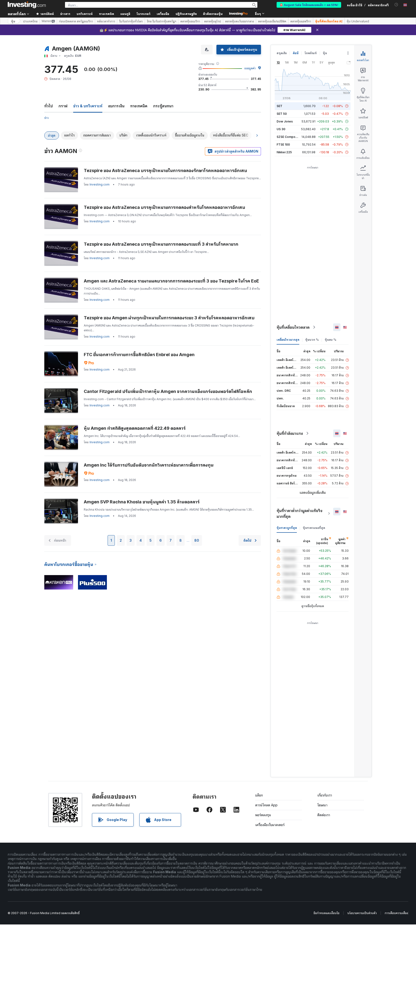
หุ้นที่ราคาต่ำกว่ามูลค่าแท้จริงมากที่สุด (299, 513)
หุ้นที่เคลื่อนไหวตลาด (293, 327)
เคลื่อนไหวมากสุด (288, 339)
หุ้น (13, 21)
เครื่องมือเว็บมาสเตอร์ (270, 825)
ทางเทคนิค (138, 105)
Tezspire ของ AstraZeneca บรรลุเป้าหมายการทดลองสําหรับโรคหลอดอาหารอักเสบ (164, 207)
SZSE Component (289, 137)
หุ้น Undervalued (358, 21)
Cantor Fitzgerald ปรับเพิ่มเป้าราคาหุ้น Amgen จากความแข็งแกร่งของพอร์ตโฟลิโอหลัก (168, 391)
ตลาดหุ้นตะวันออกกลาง (239, 21)
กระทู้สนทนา (163, 105)
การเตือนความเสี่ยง (396, 913)
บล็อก (259, 795)
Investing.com (100, 184)
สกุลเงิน (282, 53)
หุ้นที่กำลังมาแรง (290, 433)
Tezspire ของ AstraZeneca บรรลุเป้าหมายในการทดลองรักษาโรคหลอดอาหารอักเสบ (165, 170)
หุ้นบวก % (312, 339)
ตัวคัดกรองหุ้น (213, 13)
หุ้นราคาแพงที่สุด (314, 528)
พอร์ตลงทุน (263, 815)
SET (279, 106)
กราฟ (62, 105)
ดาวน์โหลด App (266, 805)
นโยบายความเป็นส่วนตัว (362, 913)
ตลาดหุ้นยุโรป (212, 21)
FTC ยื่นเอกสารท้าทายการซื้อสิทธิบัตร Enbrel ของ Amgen (139, 354)
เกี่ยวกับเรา (324, 795)
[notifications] (396, 4)
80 (196, 540)
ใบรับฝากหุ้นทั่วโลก (131, 21)
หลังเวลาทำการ (106, 21)
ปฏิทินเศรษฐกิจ (186, 13)
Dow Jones (285, 121)
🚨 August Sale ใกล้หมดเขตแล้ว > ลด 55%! (309, 4)
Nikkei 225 (284, 152)
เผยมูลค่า (250, 68)
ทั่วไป (48, 105)
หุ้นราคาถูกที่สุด (287, 528)
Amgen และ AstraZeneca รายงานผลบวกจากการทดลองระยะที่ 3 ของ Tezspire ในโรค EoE (171, 280)
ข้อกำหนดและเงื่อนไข (326, 913)
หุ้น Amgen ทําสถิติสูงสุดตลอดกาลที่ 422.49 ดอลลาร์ (135, 428)
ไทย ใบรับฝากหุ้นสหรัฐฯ (161, 21)
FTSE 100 (283, 144)
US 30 (281, 129)
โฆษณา (322, 805)
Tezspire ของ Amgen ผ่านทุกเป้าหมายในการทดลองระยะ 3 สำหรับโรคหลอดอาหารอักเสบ (169, 317)
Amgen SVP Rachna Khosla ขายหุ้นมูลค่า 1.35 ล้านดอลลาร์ (142, 501)
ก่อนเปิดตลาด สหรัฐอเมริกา (76, 21)
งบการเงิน (116, 105)
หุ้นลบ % (330, 339)
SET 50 (282, 113)
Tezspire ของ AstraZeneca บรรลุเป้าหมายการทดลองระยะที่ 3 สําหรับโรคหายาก (161, 244)
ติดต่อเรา (323, 815)
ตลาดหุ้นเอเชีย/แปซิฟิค (272, 21)
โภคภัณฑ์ (311, 53)
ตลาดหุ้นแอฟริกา (300, 21)
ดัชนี (296, 53)
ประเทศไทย (30, 21)
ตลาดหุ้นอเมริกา (190, 21)
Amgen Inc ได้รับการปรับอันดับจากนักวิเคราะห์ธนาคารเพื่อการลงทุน (149, 465)
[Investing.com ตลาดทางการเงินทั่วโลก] (27, 4)
